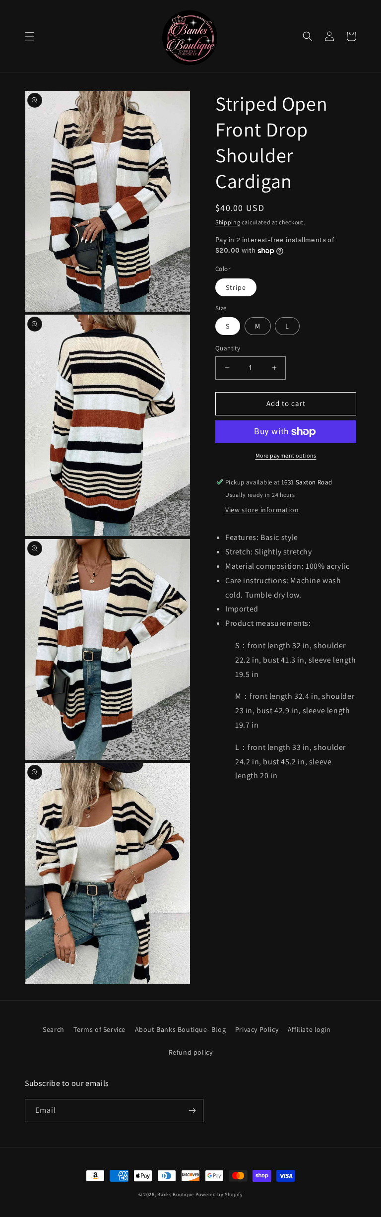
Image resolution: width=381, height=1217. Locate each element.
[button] (30, 36)
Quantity (227, 348)
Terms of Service (99, 1029)
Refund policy (191, 1052)
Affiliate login (309, 1029)
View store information (262, 509)
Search (53, 1029)
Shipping (228, 222)
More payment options (286, 455)
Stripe (236, 287)
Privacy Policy (256, 1029)
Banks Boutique (175, 1194)
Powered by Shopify (219, 1194)
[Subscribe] (192, 1110)
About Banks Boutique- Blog (180, 1029)
